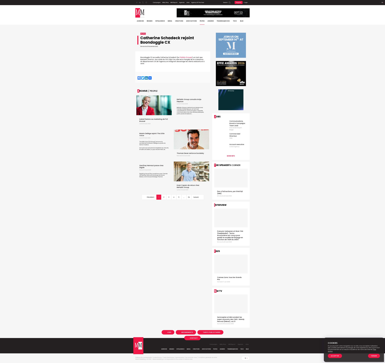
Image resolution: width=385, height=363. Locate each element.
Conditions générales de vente (207, 357)
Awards (211, 21)
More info (231, 156)
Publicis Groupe (186, 57)
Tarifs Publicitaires (211, 332)
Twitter (142, 2)
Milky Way (165, 2)
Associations (191, 21)
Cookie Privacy (157, 357)
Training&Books (232, 349)
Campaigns (157, 2)
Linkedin (139, 2)
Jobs (187, 2)
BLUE (241, 21)
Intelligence (160, 21)
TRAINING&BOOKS (223, 21)
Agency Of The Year (197, 2)
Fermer (374, 356)
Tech (235, 21)
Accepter (335, 356)
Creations (179, 21)
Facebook (136, 2)
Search (225, 2)
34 (189, 197)
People (202, 21)
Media (170, 21)
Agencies (140, 21)
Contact (194, 338)
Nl (382, 2)
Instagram (146, 2)
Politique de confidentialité (143, 357)
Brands (149, 21)
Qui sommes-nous (191, 357)
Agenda (181, 2)
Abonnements (187, 332)
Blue (247, 349)
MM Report (173, 2)
